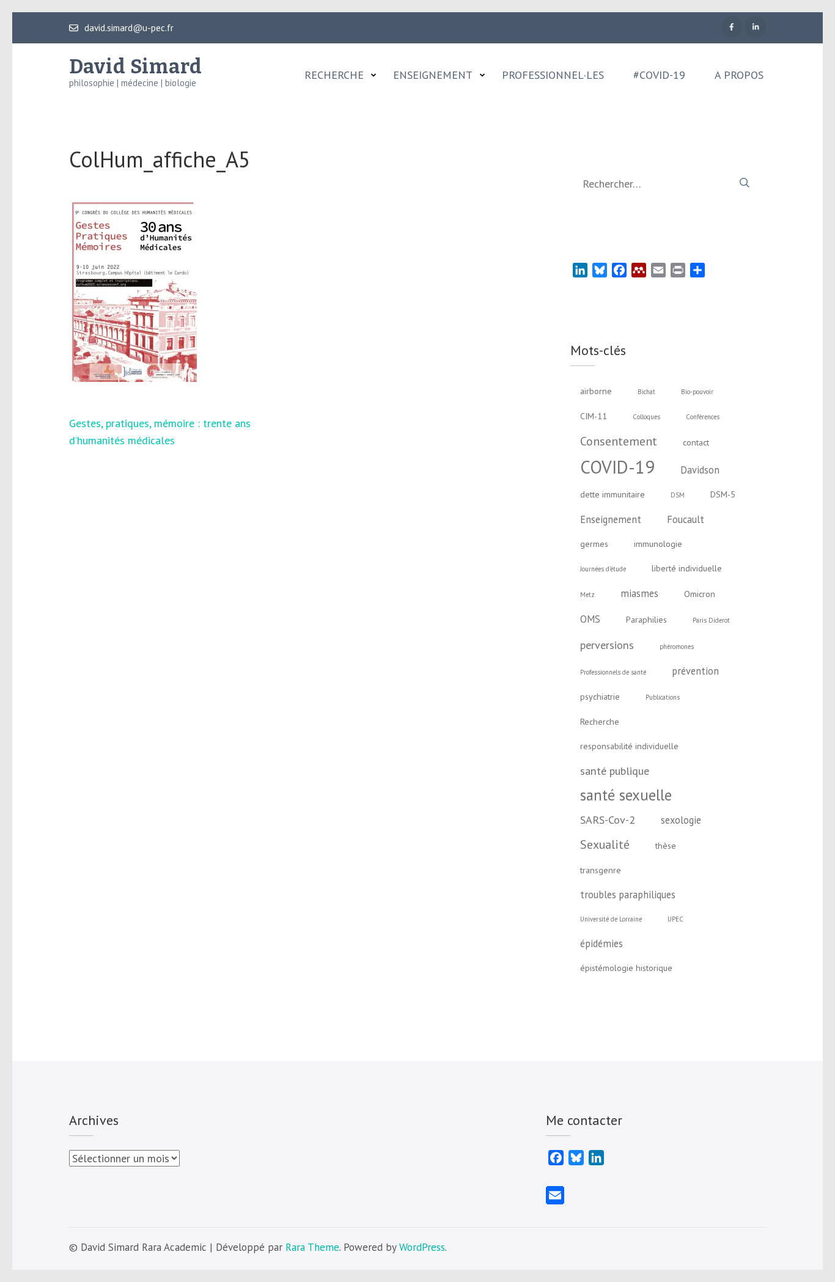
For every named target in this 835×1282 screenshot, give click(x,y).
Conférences (702, 416)
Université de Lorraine (611, 919)
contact (696, 442)
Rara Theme (312, 1247)
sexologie (681, 820)
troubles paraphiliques (627, 894)
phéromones (677, 646)
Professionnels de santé (613, 672)
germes (594, 543)
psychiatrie (600, 696)
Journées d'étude (603, 569)
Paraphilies (646, 619)
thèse (665, 845)
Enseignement (433, 75)
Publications (663, 697)
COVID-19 (617, 467)
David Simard (135, 66)
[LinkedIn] (755, 26)
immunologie (658, 543)
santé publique (614, 770)
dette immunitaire (612, 494)
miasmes (639, 593)
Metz (587, 594)
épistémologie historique (626, 967)
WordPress (422, 1247)
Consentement (618, 441)
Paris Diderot (711, 620)
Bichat (646, 391)
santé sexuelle (626, 795)
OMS (590, 619)
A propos (739, 75)
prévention (695, 671)
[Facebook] (731, 26)
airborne (596, 391)
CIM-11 (593, 416)
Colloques (646, 416)
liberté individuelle (687, 568)
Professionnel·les (553, 75)
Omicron (699, 593)
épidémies (601, 943)
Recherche (334, 75)
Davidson (699, 470)
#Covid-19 (659, 75)
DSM (678, 495)
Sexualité (605, 844)
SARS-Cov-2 (607, 819)
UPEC (675, 919)
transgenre (600, 870)
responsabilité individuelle (629, 746)
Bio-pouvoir (697, 391)
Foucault (685, 519)
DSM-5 (722, 494)
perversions (607, 644)
